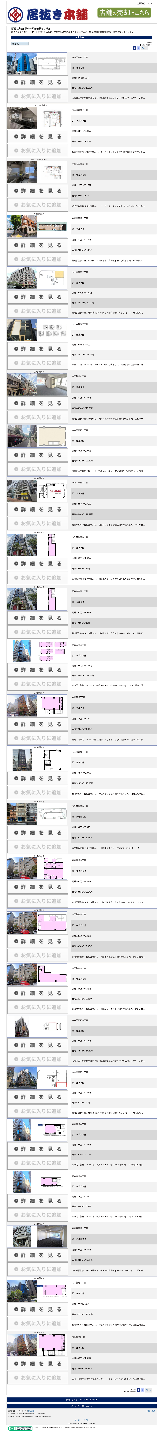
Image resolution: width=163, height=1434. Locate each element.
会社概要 (31, 1411)
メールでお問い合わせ (81, 1406)
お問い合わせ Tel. (82, 1400)
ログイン (151, 3)
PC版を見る (150, 1411)
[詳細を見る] (37, 82)
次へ (144, 48)
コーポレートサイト (82, 1420)
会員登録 (141, 3)
